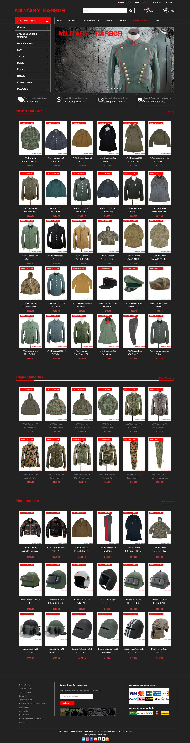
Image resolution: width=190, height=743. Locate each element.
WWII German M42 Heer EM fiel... (30, 352)
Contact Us (23, 711)
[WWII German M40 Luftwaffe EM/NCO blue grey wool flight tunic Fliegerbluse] (108, 188)
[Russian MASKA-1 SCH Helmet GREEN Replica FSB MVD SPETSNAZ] (108, 629)
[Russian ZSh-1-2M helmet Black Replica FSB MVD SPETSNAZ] (30, 629)
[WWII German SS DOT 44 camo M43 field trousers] (160, 454)
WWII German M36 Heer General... (108, 352)
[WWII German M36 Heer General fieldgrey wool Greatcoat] (108, 331)
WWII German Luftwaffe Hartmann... (30, 549)
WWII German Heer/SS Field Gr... (159, 305)
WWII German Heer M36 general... (30, 257)
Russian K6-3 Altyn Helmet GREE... (134, 601)
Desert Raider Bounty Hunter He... (159, 650)
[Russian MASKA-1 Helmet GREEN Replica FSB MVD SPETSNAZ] (56, 579)
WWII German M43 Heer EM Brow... (30, 210)
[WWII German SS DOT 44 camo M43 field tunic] (134, 404)
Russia (21, 69)
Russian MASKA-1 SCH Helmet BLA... (82, 650)
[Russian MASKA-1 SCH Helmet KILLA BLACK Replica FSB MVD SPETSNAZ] (134, 629)
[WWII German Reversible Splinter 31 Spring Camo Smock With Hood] (108, 235)
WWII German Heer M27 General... (82, 210)
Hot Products (167, 501)
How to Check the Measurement (31, 719)
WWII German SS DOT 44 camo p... (82, 476)
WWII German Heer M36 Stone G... (134, 352)
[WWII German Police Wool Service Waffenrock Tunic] (56, 283)
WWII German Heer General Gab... (134, 305)
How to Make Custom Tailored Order (33, 704)
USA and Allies (25, 43)
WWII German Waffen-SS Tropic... (82, 305)
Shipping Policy (25, 692)
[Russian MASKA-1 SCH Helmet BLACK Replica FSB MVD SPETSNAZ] (82, 629)
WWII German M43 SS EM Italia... (56, 352)
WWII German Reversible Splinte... (160, 549)
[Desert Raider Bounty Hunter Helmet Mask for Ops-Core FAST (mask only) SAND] (160, 629)
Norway (21, 76)
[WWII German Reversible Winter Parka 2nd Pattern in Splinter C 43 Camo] (82, 404)
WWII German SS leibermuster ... (30, 476)
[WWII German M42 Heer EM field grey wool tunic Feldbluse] (30, 331)
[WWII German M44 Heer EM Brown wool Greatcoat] (134, 138)
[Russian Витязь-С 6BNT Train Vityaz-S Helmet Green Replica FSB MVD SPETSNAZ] (30, 579)
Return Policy (24, 715)
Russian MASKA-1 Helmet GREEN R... (56, 601)
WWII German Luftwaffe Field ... (108, 426)
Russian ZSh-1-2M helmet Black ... (30, 650)
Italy (19, 50)
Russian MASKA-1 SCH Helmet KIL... (134, 650)
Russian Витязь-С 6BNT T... (30, 601)
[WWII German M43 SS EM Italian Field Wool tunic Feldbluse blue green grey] (56, 331)
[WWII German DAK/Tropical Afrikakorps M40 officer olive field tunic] (82, 331)
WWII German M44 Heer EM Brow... (134, 159)
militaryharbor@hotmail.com (95, 735)
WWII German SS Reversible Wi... (30, 426)
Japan (20, 56)
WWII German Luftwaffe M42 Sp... (30, 159)
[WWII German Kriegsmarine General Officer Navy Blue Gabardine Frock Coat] (134, 527)
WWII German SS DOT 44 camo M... (134, 426)
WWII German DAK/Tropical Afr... (82, 352)
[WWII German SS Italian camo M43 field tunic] (160, 404)
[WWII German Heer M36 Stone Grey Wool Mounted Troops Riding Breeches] (134, 331)
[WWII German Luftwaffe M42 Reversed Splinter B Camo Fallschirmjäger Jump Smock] (134, 235)
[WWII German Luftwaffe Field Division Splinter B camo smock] (108, 404)
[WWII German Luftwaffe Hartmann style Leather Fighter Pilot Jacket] (30, 527)
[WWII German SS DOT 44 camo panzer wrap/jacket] (82, 454)
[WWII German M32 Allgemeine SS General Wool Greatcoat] (108, 138)
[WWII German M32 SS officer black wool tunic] (56, 235)
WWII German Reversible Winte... (30, 305)
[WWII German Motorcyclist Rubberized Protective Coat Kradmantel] (160, 188)
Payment (22, 696)
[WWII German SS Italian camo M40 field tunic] (56, 454)
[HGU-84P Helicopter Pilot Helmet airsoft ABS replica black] (108, 579)
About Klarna (24, 707)
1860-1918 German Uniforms (27, 35)
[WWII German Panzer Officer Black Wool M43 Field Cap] (108, 283)
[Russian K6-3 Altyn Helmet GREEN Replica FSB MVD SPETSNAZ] (134, 579)
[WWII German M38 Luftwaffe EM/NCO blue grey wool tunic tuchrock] (56, 138)
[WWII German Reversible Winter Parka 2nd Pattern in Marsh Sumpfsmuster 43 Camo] (30, 283)
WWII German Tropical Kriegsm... (82, 159)
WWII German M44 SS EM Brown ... (159, 159)
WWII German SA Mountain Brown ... (82, 549)
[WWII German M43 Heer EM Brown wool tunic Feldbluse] (30, 188)
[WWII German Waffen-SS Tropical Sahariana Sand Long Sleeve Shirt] (82, 283)
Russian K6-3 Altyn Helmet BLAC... (159, 601)
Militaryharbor (127, 731)
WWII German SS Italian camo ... (159, 426)
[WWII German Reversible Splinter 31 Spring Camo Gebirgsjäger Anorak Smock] (160, 527)
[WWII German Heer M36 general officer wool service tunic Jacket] (30, 235)
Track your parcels (26, 700)
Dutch (20, 63)
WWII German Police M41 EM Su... (56, 210)
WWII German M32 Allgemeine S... (108, 159)
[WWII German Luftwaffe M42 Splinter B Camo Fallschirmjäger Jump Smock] (30, 138)
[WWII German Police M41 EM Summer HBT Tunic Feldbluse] (56, 188)
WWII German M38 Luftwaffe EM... (56, 159)
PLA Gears (23, 89)
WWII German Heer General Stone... (108, 549)
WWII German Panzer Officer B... (108, 305)
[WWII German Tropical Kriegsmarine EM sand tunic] (82, 138)
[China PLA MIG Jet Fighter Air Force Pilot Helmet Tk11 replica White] (82, 579)
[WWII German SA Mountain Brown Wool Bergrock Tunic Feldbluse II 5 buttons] (82, 527)
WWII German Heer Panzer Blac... (134, 210)
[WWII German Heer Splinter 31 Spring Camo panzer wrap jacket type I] (108, 454)
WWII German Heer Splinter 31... (108, 476)
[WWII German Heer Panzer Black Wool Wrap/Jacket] (134, 188)
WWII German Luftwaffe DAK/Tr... (82, 257)
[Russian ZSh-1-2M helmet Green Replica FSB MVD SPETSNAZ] (56, 629)
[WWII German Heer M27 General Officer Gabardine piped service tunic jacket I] (82, 188)
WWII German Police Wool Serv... (56, 305)
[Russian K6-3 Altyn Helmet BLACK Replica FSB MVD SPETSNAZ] (160, 579)
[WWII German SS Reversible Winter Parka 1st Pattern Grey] (30, 404)
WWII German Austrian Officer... (159, 352)
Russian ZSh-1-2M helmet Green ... (56, 650)
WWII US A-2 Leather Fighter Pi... (56, 549)
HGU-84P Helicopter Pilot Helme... (108, 601)
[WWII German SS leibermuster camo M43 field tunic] (30, 454)
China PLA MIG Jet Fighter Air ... (82, 601)
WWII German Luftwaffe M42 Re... (134, 257)
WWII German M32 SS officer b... (56, 257)
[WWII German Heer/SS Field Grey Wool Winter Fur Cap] (160, 283)
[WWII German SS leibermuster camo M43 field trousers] (134, 454)
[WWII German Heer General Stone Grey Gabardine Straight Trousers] (108, 527)
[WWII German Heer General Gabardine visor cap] (134, 283)
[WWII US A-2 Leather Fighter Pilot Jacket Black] (56, 527)
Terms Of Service (25, 689)
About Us (22, 722)
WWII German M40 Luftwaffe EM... (108, 210)
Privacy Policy (24, 685)
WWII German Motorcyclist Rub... (159, 210)
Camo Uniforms (166, 378)
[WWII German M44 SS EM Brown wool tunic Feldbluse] (160, 138)
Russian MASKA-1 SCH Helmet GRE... (108, 650)
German (21, 27)
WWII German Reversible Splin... (108, 257)
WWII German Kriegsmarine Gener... (134, 549)
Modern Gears (24, 82)
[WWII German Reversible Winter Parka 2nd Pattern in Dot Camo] (56, 404)
